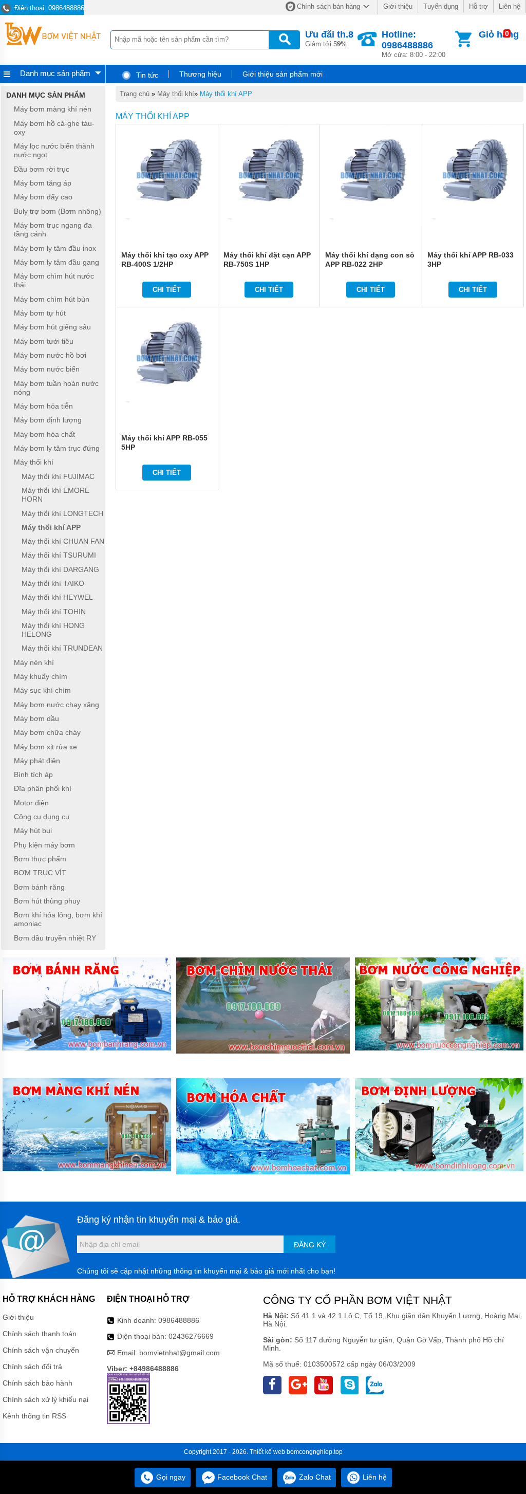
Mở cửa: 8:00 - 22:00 (413, 44)
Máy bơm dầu (36, 718)
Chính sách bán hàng (328, 6)
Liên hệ (509, 6)
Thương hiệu (200, 74)
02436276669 (191, 1336)
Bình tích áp (33, 774)
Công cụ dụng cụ (41, 817)
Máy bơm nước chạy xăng (56, 704)
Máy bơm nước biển (47, 369)
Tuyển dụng (440, 6)
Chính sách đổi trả (32, 1366)
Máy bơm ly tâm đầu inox (55, 248)
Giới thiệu (397, 6)
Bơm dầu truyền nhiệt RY (55, 938)
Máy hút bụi (33, 831)
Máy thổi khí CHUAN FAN (63, 541)
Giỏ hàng (499, 34)
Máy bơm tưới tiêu (43, 341)
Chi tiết (167, 289)
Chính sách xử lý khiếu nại (45, 1399)
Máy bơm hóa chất (44, 434)
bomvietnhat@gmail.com (179, 1353)
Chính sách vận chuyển (41, 1350)
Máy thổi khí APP (226, 94)
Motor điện (31, 803)
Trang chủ (134, 94)
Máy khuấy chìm (40, 676)
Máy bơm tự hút (40, 313)
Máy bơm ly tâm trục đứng (57, 448)
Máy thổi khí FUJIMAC (58, 476)
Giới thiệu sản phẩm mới (282, 74)
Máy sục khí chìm (42, 691)
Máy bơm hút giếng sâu (52, 327)
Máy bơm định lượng (48, 420)
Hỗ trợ (478, 6)
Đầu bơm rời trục (41, 169)
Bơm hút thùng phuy (47, 901)
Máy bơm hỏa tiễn (43, 406)
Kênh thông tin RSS (34, 1416)
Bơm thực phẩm (40, 859)
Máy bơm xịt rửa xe (45, 747)
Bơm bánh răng (39, 887)
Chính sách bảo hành (37, 1383)
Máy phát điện (37, 761)
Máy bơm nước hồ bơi (50, 355)
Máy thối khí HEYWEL (57, 598)
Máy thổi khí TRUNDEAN (62, 648)
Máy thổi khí (175, 94)
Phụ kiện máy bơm (44, 845)
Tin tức (146, 75)
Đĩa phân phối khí (42, 789)
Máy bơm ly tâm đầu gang (56, 262)
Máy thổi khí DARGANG (60, 569)
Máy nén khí (34, 662)
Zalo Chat (314, 1477)
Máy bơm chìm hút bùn (51, 299)
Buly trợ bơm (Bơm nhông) (57, 211)
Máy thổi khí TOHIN (54, 611)
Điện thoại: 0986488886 (48, 8)
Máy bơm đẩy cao (43, 197)
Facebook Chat (241, 1477)
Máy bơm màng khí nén (52, 109)
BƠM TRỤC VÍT (40, 873)
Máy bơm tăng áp (42, 183)
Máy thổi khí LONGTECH (62, 513)
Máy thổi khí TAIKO (53, 583)
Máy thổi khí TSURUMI (59, 555)
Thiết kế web (267, 1451)
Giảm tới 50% (329, 38)
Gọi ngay (169, 1477)
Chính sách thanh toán (40, 1334)
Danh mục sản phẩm (55, 73)
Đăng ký (310, 1245)
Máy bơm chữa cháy (47, 733)
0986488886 (178, 1320)
